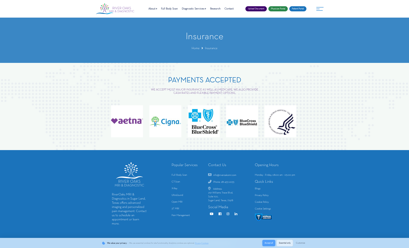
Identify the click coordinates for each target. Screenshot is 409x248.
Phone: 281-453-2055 (223, 182)
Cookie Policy (262, 202)
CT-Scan (176, 182)
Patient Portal (298, 9)
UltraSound (177, 195)
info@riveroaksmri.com (224, 175)
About (151, 9)
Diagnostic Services (193, 9)
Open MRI (177, 202)
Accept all (269, 243)
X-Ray (174, 188)
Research (215, 9)
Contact (229, 9)
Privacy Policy (262, 195)
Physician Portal (278, 9)
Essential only (285, 243)
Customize (300, 243)
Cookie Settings (263, 209)
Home (196, 48)
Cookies (204, 243)
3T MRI (175, 209)
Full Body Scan (169, 9)
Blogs (257, 189)
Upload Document (256, 9)
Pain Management (181, 215)
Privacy (198, 243)
